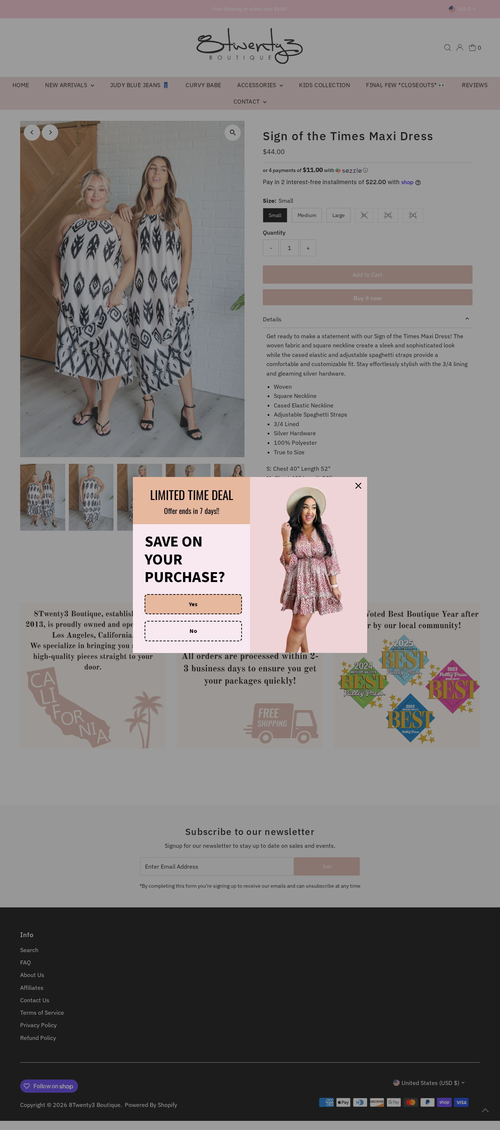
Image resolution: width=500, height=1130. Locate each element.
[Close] (358, 486)
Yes (193, 604)
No (193, 630)
